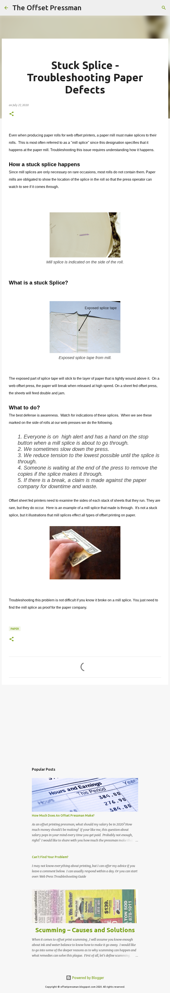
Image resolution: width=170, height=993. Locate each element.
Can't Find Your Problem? (50, 857)
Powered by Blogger (87, 978)
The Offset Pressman (46, 8)
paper (15, 628)
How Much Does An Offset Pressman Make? (63, 815)
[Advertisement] (85, 722)
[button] (11, 114)
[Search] (87, 7)
